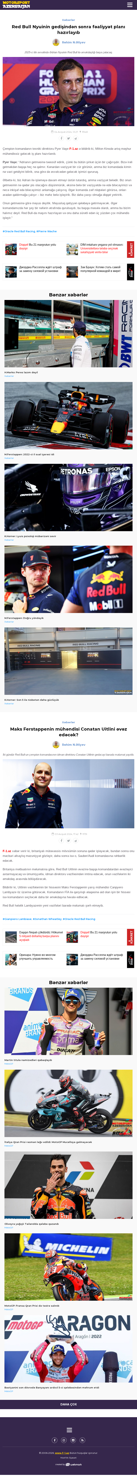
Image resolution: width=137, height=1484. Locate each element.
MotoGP (8, 1063)
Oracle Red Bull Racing (20, 231)
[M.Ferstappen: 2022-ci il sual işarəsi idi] (68, 415)
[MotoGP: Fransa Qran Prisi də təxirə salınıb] (68, 1267)
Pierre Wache (47, 231)
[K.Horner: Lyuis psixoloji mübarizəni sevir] (68, 497)
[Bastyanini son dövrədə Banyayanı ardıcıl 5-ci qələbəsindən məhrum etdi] (68, 1349)
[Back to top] (127, 1474)
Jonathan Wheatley (48, 919)
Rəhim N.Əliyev (73, 42)
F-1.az (73, 148)
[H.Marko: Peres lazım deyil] (68, 333)
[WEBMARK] (68, 1464)
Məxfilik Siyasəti (68, 1457)
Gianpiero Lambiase (18, 919)
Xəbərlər (68, 20)
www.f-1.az (62, 1452)
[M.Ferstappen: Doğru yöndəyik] (68, 579)
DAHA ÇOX (68, 1404)
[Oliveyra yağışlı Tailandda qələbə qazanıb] (68, 1185)
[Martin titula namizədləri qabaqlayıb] (68, 1021)
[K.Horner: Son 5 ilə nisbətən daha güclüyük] (68, 661)
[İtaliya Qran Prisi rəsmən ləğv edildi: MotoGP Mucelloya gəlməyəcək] (68, 1103)
